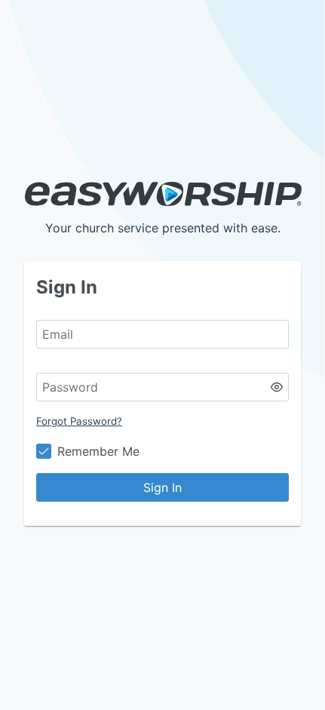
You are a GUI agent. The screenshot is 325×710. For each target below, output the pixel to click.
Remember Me (98, 451)
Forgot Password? (79, 421)
